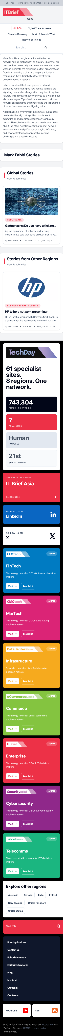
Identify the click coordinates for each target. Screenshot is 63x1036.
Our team (12, 987)
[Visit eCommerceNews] (24, 696)
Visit (10, 586)
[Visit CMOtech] (24, 601)
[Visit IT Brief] (24, 744)
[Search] (46, 47)
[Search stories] (58, 926)
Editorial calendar (17, 957)
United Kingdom (37, 902)
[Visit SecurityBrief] (24, 791)
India (41, 895)
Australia (13, 895)
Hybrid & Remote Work (43, 34)
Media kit (28, 586)
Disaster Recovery (18, 34)
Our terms (12, 995)
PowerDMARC (10, 1031)
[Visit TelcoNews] (24, 839)
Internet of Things (31, 39)
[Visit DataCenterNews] (24, 649)
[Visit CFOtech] (24, 554)
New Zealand (15, 902)
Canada (28, 895)
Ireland (53, 895)
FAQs (10, 972)
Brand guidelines (16, 942)
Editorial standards (17, 965)
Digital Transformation (40, 28)
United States (15, 910)
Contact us (13, 949)
